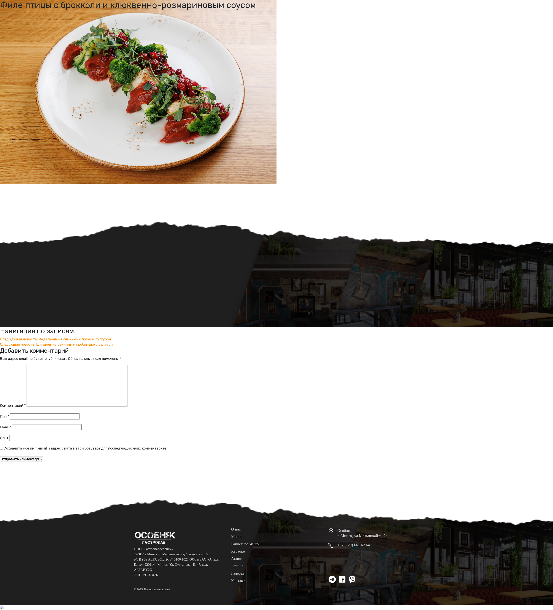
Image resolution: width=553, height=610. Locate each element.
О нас (236, 529)
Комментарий (13, 405)
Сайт (4, 438)
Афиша (237, 566)
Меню (236, 536)
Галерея (237, 573)
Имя (4, 416)
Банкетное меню (245, 544)
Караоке (238, 551)
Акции (236, 558)
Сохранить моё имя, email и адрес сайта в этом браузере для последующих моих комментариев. (85, 448)
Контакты (239, 580)
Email (5, 427)
